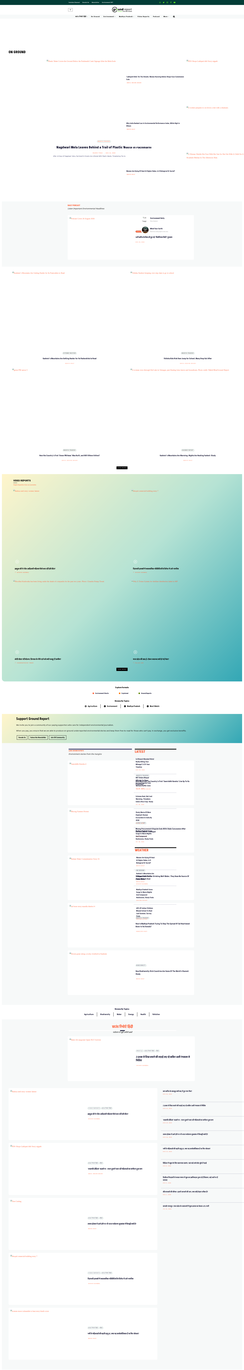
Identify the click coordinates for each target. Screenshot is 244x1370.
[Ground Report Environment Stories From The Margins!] (122, 10)
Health (143, 1014)
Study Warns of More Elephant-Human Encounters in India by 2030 (160, 802)
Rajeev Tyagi (98, 153)
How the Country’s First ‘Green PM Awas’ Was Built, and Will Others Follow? (69, 455)
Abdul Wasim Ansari (134, 83)
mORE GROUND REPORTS (76, 751)
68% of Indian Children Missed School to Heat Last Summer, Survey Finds (162, 882)
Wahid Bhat (131, 129)
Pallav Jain (139, 663)
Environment (112, 706)
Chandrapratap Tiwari (25, 663)
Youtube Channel (74, 2)
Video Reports (143, 17)
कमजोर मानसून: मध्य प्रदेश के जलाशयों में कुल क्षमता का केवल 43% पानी (186, 1206)
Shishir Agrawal (23, 572)
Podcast (156, 17)
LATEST (140, 751)
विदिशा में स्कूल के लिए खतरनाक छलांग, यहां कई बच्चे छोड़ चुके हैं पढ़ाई (185, 1163)
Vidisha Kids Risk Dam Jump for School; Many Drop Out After (188, 358)
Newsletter (95, 2)
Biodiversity (141, 965)
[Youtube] (174, 2)
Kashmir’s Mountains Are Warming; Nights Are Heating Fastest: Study (188, 455)
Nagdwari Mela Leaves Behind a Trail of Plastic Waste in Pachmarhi (103, 147)
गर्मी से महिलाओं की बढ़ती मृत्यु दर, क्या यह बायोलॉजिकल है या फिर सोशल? (113, 1333)
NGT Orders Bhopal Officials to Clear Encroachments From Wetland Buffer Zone (164, 773)
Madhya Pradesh (104, 141)
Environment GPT (107, 2)
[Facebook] (171, 2)
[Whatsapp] (160, 2)
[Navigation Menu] (70, 9)
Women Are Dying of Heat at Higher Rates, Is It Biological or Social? (150, 171)
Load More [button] (122, 467)
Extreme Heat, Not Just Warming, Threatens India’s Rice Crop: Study (160, 788)
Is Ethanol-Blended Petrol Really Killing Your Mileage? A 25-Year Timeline (162, 759)
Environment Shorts (102, 693)
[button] (133, 16)
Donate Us (85, 2)
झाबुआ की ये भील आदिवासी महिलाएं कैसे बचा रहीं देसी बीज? (35, 568)
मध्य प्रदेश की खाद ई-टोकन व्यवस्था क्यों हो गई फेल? (151, 659)
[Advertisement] (122, 32)
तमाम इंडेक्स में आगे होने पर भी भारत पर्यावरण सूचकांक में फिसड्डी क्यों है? (112, 1224)
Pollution (156, 1014)
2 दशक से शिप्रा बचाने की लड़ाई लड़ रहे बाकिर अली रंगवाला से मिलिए (184, 1105)
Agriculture (92, 706)
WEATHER (141, 831)
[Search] (174, 17)
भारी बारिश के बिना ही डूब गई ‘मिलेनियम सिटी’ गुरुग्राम (154, 237)
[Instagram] (167, 2)
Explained (125, 693)
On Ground (95, 17)
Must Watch (154, 706)
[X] (163, 2)
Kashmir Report (187, 450)
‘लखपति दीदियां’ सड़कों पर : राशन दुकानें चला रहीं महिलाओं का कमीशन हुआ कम (115, 1169)
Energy (131, 1014)
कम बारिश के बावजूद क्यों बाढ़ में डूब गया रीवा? (177, 1091)
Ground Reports (146, 693)
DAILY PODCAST (74, 205)
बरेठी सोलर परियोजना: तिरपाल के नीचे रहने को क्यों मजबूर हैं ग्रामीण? (38, 659)
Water (119, 1014)
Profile (140, 1051)
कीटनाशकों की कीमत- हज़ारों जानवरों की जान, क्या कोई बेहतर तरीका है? (185, 1192)
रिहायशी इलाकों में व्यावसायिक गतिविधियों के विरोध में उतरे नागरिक (156, 568)
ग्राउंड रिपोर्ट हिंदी (122, 1026)
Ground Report (142, 873)
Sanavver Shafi (141, 931)
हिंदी (157, 1051)
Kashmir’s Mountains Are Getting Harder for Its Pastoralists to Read (69, 358)
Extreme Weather (69, 353)
